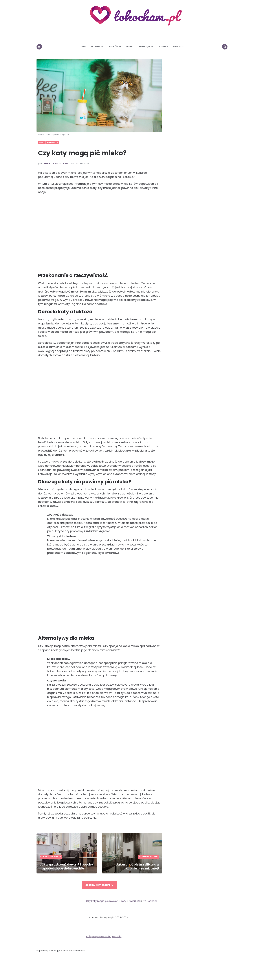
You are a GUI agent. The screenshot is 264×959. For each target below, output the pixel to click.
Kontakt (116, 936)
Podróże (113, 46)
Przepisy (96, 46)
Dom (83, 46)
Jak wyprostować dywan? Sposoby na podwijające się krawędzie (66, 866)
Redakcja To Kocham (56, 163)
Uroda (177, 46)
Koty (42, 142)
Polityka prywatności (98, 936)
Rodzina (163, 46)
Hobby (130, 46)
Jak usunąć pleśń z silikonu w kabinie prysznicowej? (137, 866)
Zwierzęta (144, 46)
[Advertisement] (99, 233)
